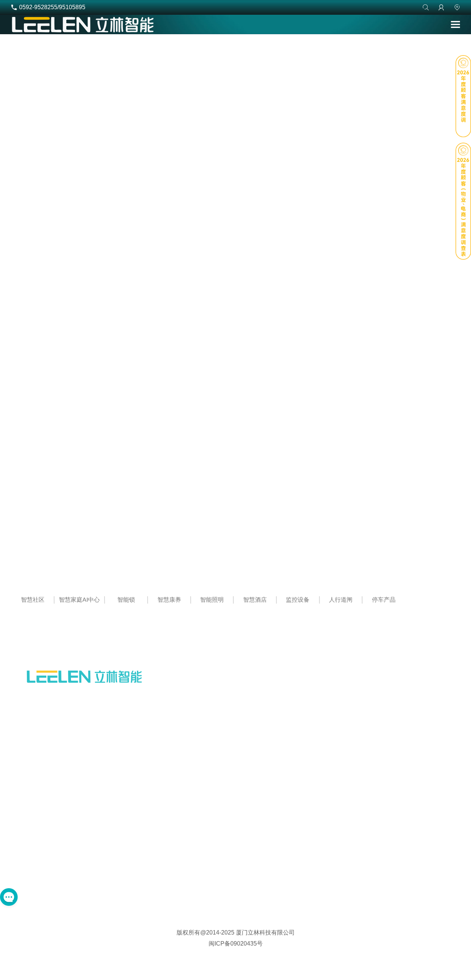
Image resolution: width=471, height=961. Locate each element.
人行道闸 (341, 597)
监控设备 (297, 597)
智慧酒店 (255, 597)
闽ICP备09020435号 (236, 943)
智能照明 (212, 597)
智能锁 (126, 597)
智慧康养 (169, 597)
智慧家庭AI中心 (79, 597)
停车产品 (384, 597)
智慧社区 (32, 597)
